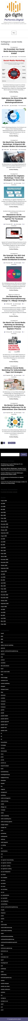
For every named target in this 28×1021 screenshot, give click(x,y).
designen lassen (4, 689)
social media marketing (6, 930)
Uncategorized (14, 47)
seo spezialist (4, 898)
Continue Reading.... (14, 92)
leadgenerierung (5, 777)
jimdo (2, 756)
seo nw (2, 892)
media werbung (4, 801)
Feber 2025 (3, 553)
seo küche (3, 883)
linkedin (3, 783)
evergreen (3, 701)
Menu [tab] (14, 32)
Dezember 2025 (4, 524)
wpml (2, 1004)
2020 (2, 639)
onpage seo (3, 827)
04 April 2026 (6, 105)
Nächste (13, 442)
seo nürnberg (4, 889)
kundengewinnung (5, 774)
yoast (2, 1009)
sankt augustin (4, 842)
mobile (2, 804)
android (2, 659)
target (2, 945)
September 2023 (4, 603)
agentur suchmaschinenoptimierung (9, 651)
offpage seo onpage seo (14, 294)
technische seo (4, 951)
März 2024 (3, 585)
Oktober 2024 (4, 565)
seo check (3, 874)
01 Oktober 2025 (9, 331)
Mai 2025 (3, 544)
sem (2, 854)
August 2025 (4, 536)
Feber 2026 (3, 518)
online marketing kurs (6, 818)
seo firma (3, 880)
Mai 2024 (3, 580)
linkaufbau (3, 780)
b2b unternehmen (5, 665)
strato (2, 933)
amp (2, 656)
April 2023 (3, 618)
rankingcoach (4, 836)
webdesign (3, 968)
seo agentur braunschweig (7, 859)
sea (1, 848)
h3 (1, 739)
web (2, 965)
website (2, 980)
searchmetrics (4, 851)
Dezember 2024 (4, 559)
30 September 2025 (9, 375)
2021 (2, 642)
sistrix (2, 915)
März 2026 (3, 515)
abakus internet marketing (7, 645)
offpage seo (3, 807)
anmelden (3, 662)
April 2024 (3, 583)
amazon (3, 654)
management (4, 792)
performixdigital (14, 56)
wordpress (3, 998)
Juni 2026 (3, 506)
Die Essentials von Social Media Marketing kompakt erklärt (14, 51)
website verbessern (5, 989)
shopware (3, 912)
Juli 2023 (3, 609)
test (2, 954)
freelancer (3, 707)
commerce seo (4, 680)
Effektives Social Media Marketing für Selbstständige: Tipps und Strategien (14, 370)
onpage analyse (4, 824)
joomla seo (3, 762)
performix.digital (14, 19)
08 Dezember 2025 (9, 183)
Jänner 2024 (4, 591)
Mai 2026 (3, 509)
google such (4, 727)
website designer (5, 983)
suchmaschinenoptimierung (7, 939)
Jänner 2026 (4, 521)
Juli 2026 (3, 503)
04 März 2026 (6, 149)
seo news (3, 886)
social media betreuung (6, 927)
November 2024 (4, 562)
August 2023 (4, 606)
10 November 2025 (9, 262)
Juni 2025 (3, 541)
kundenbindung (4, 771)
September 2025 (4, 533)
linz (2, 786)
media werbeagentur (6, 798)
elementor (3, 695)
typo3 (2, 959)
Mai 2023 (3, 615)
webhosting (3, 974)
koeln (2, 768)
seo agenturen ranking (6, 868)
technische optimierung (6, 948)
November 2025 (4, 527)
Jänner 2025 (4, 556)
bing (2, 674)
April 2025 (3, 547)
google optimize (4, 718)
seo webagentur (4, 901)
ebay (2, 692)
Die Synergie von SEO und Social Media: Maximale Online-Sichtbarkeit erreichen (14, 257)
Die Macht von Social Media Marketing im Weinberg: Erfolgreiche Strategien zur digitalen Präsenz (14, 326)
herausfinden (4, 742)
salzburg (3, 839)
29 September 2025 (9, 412)
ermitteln (3, 698)
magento (3, 789)
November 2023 (4, 597)
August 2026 (4, 500)
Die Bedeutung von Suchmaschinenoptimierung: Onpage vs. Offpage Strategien (14, 299)
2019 (2, 636)
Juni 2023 (3, 612)
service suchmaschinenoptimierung (9, 907)
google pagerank (5, 721)
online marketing (5, 815)
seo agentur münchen (6, 862)
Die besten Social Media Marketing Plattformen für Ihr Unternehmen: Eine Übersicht (14, 407)
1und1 (2, 633)
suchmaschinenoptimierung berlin (9, 942)
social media (4, 924)
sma (2, 921)
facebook (3, 704)
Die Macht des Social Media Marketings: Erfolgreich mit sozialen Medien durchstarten (14, 144)
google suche (4, 730)
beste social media (5, 671)
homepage (3, 745)
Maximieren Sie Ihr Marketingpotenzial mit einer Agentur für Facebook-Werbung (14, 218)
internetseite (4, 751)
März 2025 (3, 550)
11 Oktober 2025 (9, 303)
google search (4, 724)
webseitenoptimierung (6, 977)
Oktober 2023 (4, 600)
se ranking (3, 845)
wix (1, 995)
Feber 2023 (3, 624)
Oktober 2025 (4, 530)
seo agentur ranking (5, 865)
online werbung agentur (6, 821)
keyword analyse (5, 765)
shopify (2, 909)
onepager (3, 809)
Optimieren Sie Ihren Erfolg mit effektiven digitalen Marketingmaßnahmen (14, 100)
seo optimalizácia (5, 895)
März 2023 (3, 621)
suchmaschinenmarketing (7, 936)
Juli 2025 (3, 538)
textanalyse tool (4, 957)
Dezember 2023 (4, 594)
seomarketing (4, 904)
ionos (2, 754)
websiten (3, 992)
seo (2, 856)
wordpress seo (4, 1001)
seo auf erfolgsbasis (5, 871)
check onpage (4, 677)
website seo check (5, 986)
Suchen (3, 451)
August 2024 (4, 571)
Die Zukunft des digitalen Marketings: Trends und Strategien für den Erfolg (14, 178)
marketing (3, 795)
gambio (2, 709)
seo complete (4, 877)
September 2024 (4, 568)
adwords (3, 648)
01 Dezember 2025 (9, 224)
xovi (2, 1007)
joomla (2, 759)
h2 (1, 736)
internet (2, 748)
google (2, 712)
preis (2, 830)
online (2, 812)
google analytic (4, 715)
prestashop (3, 833)
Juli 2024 (3, 574)
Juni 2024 (3, 577)
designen (3, 686)
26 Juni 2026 (6, 56)
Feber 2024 (3, 588)
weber (2, 971)
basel (2, 668)
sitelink (2, 918)
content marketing (5, 683)
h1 (1, 733)
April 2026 (3, 512)
